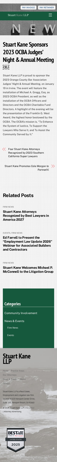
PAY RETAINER (47, 7)
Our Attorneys (9, 374)
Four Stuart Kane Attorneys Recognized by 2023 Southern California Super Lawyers (26, 153)
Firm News (8, 207)
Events (6, 233)
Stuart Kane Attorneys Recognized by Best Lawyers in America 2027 (26, 216)
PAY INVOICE (28, 7)
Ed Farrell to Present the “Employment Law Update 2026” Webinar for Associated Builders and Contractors (27, 243)
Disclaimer (29, 407)
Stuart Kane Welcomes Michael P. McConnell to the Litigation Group (28, 270)
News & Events (14, 321)
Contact (6, 383)
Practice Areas (17, 370)
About (23, 379)
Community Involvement (20, 313)
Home (5, 370)
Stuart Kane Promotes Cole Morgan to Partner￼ (27, 168)
